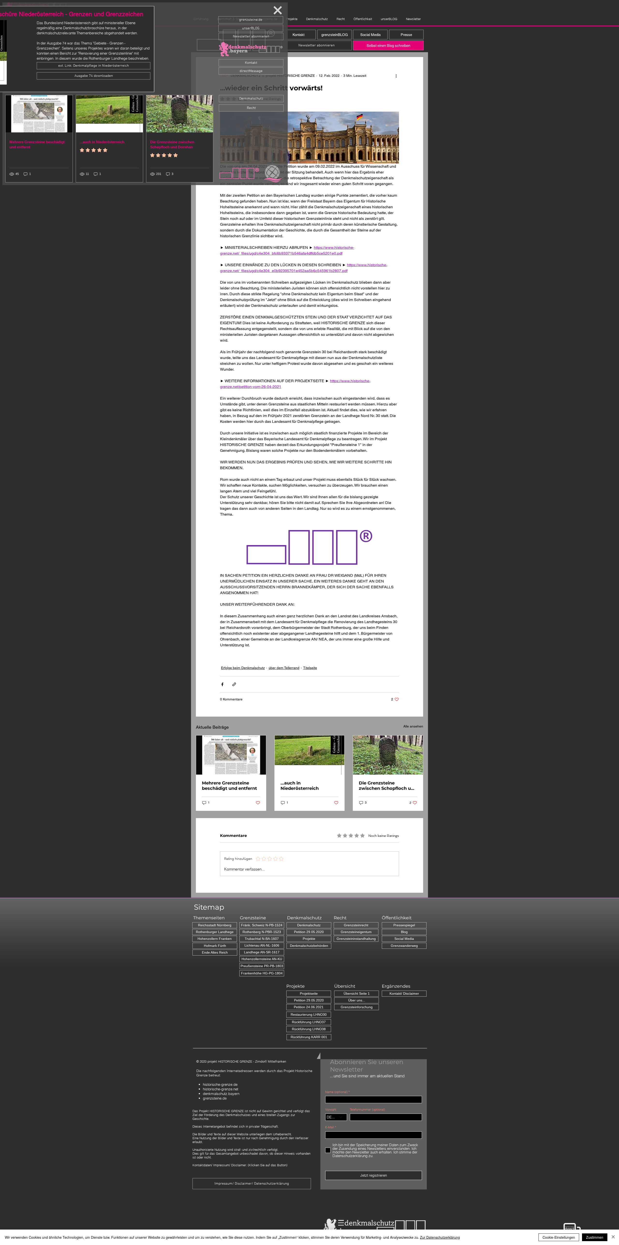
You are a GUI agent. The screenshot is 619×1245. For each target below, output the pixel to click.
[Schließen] (613, 1237)
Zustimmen (594, 1237)
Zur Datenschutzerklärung (440, 1237)
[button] (277, 10)
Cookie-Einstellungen (559, 1237)
